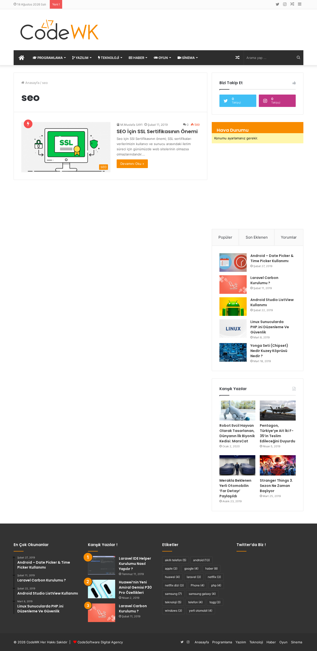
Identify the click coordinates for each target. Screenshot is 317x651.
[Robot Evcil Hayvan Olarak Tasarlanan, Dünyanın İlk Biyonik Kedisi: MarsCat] (237, 411)
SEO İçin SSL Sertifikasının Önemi (157, 131)
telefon (195, 602)
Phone (197, 585)
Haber (138, 58)
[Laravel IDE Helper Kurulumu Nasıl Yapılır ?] (101, 565)
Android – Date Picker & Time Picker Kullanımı (271, 258)
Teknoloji (109, 58)
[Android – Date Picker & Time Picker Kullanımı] (233, 262)
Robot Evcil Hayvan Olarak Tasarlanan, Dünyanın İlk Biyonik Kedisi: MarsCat (237, 433)
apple (171, 568)
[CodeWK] (59, 29)
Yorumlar (289, 237)
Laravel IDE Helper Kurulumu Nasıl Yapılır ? (135, 563)
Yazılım (81, 58)
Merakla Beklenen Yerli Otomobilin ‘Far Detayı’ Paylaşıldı (235, 488)
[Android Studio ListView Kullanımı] (233, 306)
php (216, 585)
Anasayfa (31, 83)
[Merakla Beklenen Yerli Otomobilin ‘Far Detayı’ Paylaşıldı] (237, 465)
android (201, 560)
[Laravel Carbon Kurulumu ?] (233, 284)
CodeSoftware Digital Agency (100, 642)
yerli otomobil (200, 610)
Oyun (163, 58)
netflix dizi (174, 585)
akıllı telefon (175, 560)
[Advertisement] (208, 25)
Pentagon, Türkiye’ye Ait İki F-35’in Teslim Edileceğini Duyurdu (277, 433)
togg (215, 602)
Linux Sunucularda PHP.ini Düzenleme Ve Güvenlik (269, 327)
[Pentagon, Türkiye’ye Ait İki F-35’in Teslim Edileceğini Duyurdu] (278, 411)
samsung (173, 594)
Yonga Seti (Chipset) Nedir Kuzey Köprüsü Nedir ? (269, 350)
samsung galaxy (202, 594)
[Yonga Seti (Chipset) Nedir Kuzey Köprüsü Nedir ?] (233, 352)
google (191, 568)
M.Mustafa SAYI (131, 124)
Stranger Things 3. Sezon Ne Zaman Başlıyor (276, 485)
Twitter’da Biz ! (251, 544)
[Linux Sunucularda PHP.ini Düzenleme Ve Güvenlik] (233, 328)
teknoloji (173, 602)
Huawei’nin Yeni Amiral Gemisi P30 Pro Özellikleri (135, 587)
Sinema (188, 58)
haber (211, 568)
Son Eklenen (257, 237)
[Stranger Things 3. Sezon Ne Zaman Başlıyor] (278, 465)
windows (173, 610)
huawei (172, 577)
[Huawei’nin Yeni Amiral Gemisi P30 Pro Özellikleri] (101, 589)
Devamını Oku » (132, 164)
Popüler (225, 237)
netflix (214, 577)
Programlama (50, 58)
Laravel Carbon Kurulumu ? (264, 280)
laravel (194, 577)
